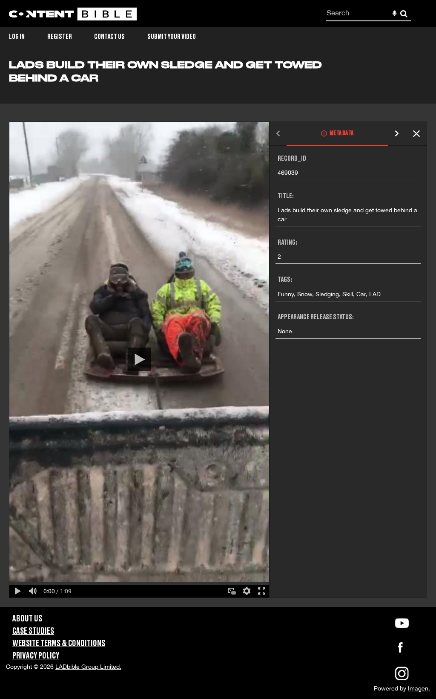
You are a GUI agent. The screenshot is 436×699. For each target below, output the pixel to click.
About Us (27, 619)
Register (59, 36)
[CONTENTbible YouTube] (402, 623)
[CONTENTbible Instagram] (401, 679)
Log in (17, 36)
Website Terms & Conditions (58, 643)
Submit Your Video (171, 36)
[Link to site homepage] (73, 13)
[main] (218, 333)
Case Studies (33, 631)
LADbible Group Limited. (88, 666)
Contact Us (109, 36)
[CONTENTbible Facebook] (400, 650)
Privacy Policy (35, 656)
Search (404, 14)
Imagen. (419, 688)
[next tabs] (396, 134)
